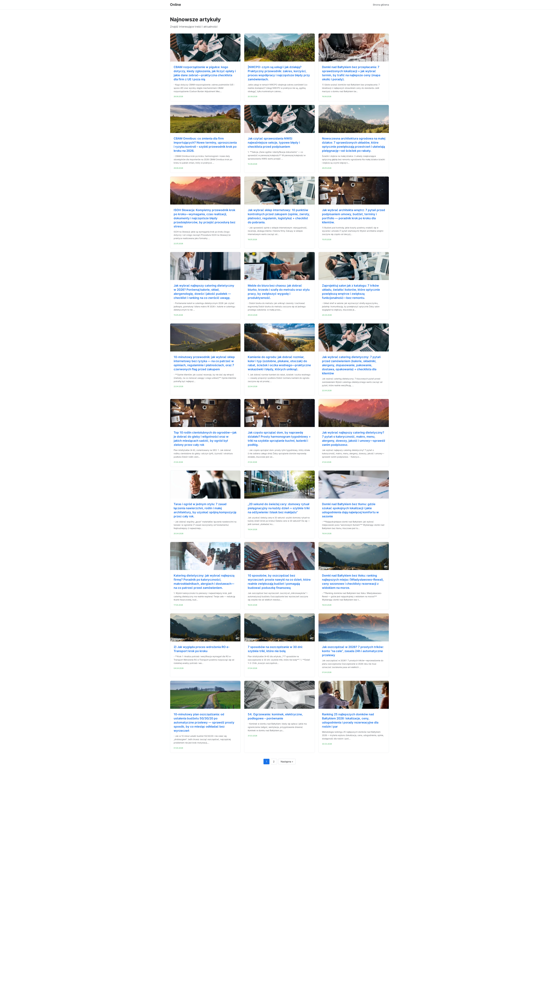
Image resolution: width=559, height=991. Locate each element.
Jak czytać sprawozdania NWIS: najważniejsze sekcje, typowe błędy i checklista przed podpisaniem (274, 142)
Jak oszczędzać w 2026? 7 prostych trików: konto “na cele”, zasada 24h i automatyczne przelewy (353, 651)
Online (175, 4)
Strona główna (381, 4)
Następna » (287, 761)
